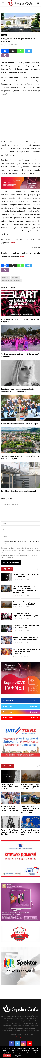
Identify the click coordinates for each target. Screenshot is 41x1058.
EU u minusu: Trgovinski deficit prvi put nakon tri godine (30, 832)
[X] (13, 51)
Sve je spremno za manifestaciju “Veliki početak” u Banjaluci (20, 355)
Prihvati (7, 1055)
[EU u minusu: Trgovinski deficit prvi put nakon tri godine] (30, 822)
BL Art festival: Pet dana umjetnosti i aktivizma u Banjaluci (20, 320)
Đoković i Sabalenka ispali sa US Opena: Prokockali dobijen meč (10, 808)
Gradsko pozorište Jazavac (11, 280)
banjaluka (5, 277)
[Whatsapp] (20, 51)
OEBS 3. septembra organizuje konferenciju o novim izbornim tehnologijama (30, 809)
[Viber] (5, 55)
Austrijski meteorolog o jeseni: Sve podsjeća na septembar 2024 (30, 787)
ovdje (22, 256)
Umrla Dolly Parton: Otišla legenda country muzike (9, 787)
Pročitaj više (17, 1055)
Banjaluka (4, 35)
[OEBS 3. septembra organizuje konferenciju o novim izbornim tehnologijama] (30, 798)
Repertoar (15, 277)
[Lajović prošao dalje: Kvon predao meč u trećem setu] (6, 628)
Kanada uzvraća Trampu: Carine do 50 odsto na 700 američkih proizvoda (26, 651)
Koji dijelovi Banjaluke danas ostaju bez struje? (19, 491)
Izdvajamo (7, 765)
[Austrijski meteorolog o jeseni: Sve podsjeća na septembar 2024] (6, 604)
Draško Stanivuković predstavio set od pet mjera (19, 423)
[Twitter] (17, 1043)
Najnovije (7, 569)
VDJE (13, 242)
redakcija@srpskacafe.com (20, 1037)
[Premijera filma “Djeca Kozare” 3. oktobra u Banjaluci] (10, 822)
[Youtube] (29, 1043)
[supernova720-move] (20, 188)
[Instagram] (23, 1043)
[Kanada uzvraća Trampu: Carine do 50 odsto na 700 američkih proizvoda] (6, 651)
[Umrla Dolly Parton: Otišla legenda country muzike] (6, 577)
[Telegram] (28, 51)
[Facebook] (5, 51)
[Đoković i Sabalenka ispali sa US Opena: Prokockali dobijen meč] (6, 640)
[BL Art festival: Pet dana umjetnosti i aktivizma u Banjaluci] (6, 616)
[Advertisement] (20, 119)
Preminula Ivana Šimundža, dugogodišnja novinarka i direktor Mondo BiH (17, 389)
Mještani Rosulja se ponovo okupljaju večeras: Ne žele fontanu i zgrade (20, 457)
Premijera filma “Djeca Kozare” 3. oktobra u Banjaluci (9, 832)
